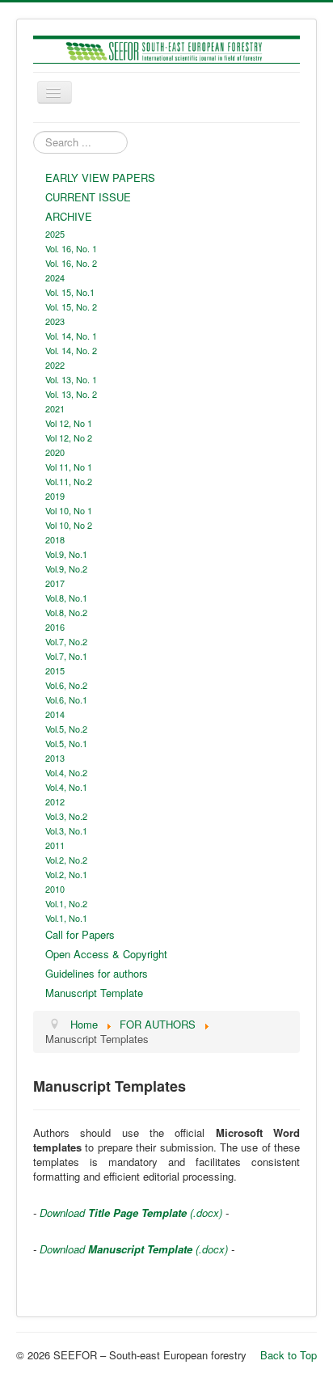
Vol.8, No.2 (66, 612)
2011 (55, 845)
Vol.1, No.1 (66, 917)
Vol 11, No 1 (68, 466)
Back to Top (288, 1355)
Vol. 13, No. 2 (71, 393)
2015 (55, 670)
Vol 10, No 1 (68, 510)
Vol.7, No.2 (66, 641)
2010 (55, 888)
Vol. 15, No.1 (70, 291)
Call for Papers (80, 934)
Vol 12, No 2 (68, 437)
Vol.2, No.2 (66, 859)
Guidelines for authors (96, 973)
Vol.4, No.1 (66, 786)
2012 (55, 801)
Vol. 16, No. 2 (71, 262)
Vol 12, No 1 (68, 422)
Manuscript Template (94, 992)
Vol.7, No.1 (66, 655)
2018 (55, 539)
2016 (55, 626)
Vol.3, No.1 (66, 830)
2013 (55, 757)
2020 (55, 452)
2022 (55, 364)
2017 (55, 583)
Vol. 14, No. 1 (71, 335)
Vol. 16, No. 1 (71, 248)
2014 (55, 714)
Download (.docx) (129, 1212)
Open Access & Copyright (106, 953)
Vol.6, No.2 (66, 684)
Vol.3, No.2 (66, 815)
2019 (55, 495)
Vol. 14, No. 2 (71, 350)
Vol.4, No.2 (66, 772)
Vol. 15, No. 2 (71, 306)
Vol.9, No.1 (66, 553)
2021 (55, 408)
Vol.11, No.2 (68, 481)
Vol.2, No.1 (66, 874)
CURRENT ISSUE (88, 197)
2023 (55, 321)
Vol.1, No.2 (66, 903)
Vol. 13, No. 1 (71, 379)
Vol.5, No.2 (66, 728)
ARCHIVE (68, 216)
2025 (55, 233)
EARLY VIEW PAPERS (100, 177)
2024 (55, 277)
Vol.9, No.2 (66, 568)
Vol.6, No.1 (66, 699)
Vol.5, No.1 (66, 743)
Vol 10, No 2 (68, 524)
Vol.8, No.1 (66, 597)
